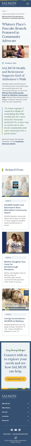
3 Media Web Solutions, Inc (15, 437)
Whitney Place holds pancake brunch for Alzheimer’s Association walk (15, 95)
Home (4, 11)
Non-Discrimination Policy (20, 434)
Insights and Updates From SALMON (13, 14)
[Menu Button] (27, 4)
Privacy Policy (7, 434)
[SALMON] (9, 4)
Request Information (14, 379)
